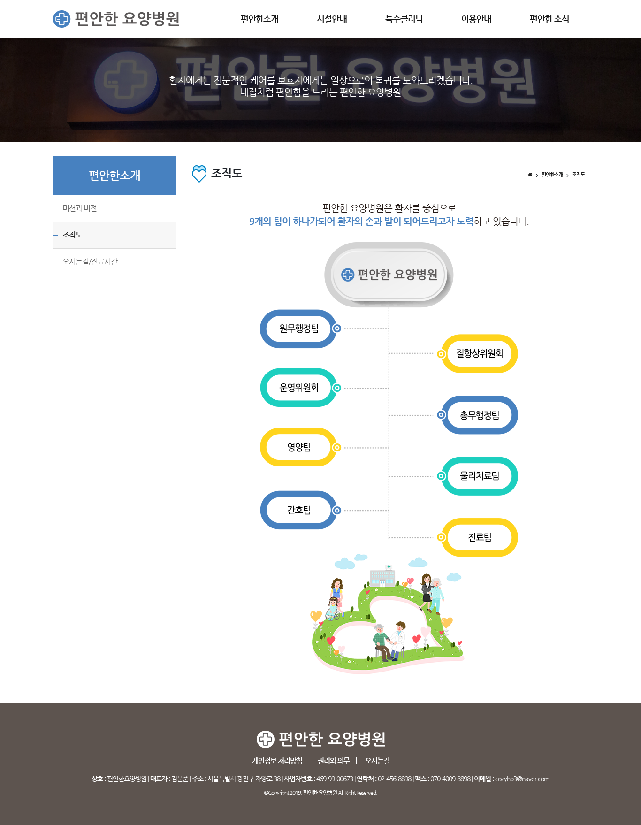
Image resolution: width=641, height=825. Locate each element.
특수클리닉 (404, 18)
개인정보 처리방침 (277, 760)
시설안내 (332, 18)
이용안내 (476, 18)
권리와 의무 (334, 760)
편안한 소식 (549, 18)
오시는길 (377, 760)
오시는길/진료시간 (89, 261)
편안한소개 (259, 18)
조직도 (72, 234)
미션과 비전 (79, 208)
